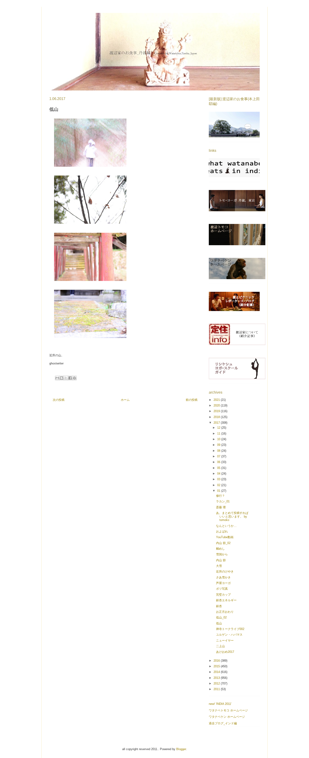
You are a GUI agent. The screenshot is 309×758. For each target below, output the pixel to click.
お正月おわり (225, 611)
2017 (217, 422)
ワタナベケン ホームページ (227, 716)
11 (219, 433)
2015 (217, 666)
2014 (217, 672)
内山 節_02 (223, 543)
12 (219, 427)
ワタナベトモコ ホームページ (228, 710)
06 (219, 462)
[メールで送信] (57, 378)
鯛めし (220, 548)
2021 (217, 400)
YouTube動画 (224, 537)
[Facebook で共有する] (70, 378)
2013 (217, 678)
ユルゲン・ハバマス (229, 634)
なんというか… (226, 526)
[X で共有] (66, 378)
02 (219, 485)
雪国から (222, 554)
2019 (217, 411)
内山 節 (221, 560)
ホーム (125, 400)
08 (219, 450)
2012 (217, 683)
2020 (217, 405)
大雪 (219, 566)
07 (219, 456)
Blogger (181, 749)
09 (219, 445)
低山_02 (221, 617)
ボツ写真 (222, 588)
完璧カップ (223, 594)
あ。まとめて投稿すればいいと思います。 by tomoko (232, 516)
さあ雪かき (223, 577)
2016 (217, 660)
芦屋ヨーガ (223, 583)
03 (219, 479)
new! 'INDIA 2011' (220, 704)
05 (219, 468)
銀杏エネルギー (226, 600)
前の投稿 (191, 400)
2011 (217, 689)
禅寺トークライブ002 (230, 629)
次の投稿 (58, 400)
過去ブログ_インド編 (223, 723)
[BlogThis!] (61, 378)
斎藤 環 (221, 507)
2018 (217, 417)
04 (219, 473)
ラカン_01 (223, 501)
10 (219, 439)
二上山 (220, 646)
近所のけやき (225, 571)
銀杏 (219, 606)
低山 (219, 623)
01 (219, 490)
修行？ (220, 495)
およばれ (222, 531)
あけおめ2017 (225, 651)
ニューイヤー (225, 640)
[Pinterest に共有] (74, 378)
